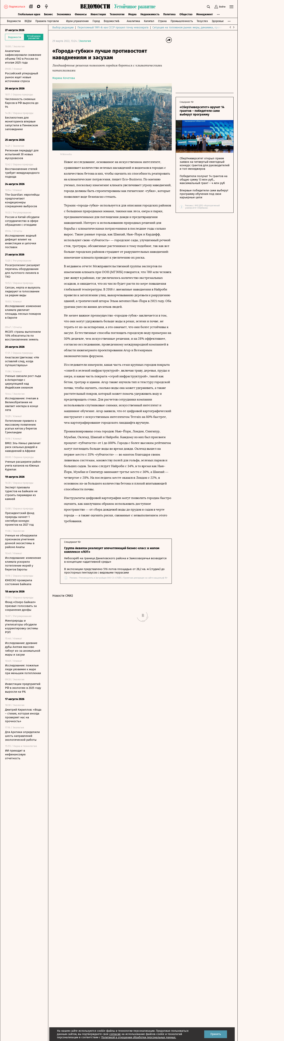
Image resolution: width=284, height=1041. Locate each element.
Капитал (149, 21)
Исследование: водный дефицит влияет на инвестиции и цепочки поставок (20, 241)
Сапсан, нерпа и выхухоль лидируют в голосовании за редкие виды (22, 291)
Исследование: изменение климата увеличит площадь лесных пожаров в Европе (23, 311)
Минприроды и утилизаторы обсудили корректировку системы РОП (21, 626)
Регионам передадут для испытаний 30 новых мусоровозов (21, 154)
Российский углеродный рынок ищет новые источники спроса (21, 77)
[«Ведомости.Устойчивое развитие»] (118, 6)
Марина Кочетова (63, 78)
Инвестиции (98, 14)
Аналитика (133, 21)
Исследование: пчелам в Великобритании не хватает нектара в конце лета (21, 404)
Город (96, 21)
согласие (115, 1034)
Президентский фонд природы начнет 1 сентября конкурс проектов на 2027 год (19, 518)
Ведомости (14, 21)
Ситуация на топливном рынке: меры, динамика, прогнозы (189, 27)
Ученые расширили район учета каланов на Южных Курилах (23, 465)
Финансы (81, 14)
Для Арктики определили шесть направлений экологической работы (22, 736)
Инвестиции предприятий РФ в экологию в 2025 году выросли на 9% (23, 687)
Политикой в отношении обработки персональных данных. (138, 1037)
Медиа (132, 14)
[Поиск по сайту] (208, 7)
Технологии (117, 14)
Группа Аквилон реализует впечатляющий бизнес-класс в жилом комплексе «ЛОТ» (111, 550)
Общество (185, 14)
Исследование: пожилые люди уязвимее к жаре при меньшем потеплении (23, 669)
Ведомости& (111, 21)
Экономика (64, 14)
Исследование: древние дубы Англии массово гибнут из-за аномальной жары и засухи (22, 648)
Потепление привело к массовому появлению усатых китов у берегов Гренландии (21, 426)
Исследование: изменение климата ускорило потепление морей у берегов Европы (23, 563)
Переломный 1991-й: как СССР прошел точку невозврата (113, 27)
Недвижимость (149, 14)
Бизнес (48, 14)
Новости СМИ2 (62, 595)
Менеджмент (204, 14)
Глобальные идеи (29, 14)
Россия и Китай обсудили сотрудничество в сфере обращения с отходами (22, 221)
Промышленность (182, 21)
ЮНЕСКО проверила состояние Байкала (18, 582)
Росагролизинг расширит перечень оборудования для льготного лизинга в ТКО (22, 270)
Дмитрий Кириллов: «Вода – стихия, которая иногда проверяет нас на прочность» (23, 715)
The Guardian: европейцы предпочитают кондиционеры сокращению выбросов (22, 200)
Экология (85, 41)
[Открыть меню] (231, 7)
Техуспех (202, 21)
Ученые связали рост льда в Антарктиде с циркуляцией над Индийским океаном (23, 381)
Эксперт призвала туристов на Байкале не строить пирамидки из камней (21, 493)
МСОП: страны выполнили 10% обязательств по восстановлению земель (23, 335)
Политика (169, 14)
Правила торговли (47, 21)
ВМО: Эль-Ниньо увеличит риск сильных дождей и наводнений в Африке (23, 447)
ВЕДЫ (28, 21)
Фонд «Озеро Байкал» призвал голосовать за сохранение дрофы (21, 606)
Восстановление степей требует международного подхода (22, 172)
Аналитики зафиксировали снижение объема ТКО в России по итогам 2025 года (23, 56)
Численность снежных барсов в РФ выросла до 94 (21, 103)
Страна (162, 21)
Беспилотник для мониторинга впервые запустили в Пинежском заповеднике (21, 123)
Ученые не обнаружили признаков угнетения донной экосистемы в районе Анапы (21, 541)
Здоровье (218, 21)
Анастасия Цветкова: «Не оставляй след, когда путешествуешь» (22, 361)
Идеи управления (77, 21)
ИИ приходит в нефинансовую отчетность (15, 754)
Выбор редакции (63, 27)
